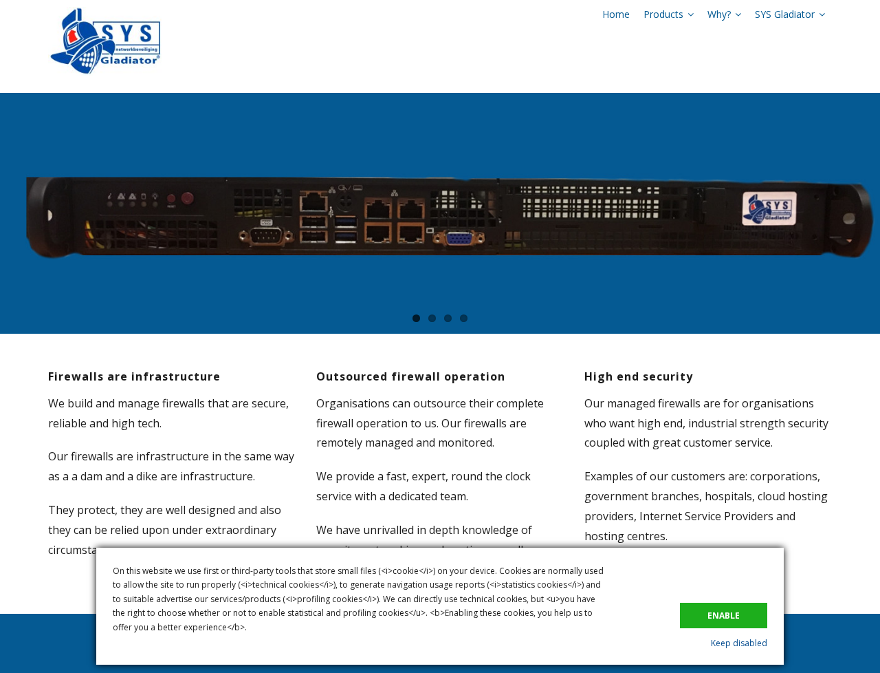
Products (663, 14)
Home (616, 14)
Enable (723, 615)
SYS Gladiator (785, 14)
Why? (719, 14)
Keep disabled (739, 643)
